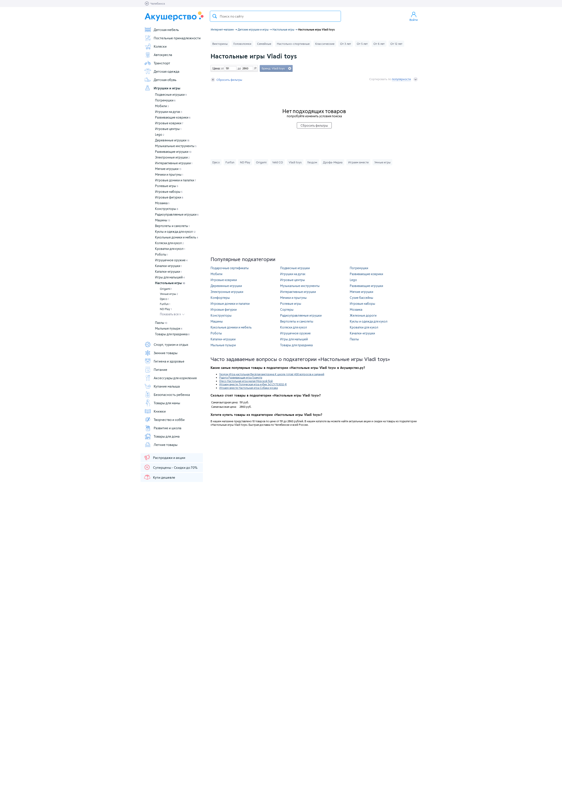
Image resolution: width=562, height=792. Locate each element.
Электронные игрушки (172, 157)
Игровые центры (168, 129)
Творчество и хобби (169, 420)
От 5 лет (362, 43)
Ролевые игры (166, 186)
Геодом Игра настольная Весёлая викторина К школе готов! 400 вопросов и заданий (271, 374)
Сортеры (287, 309)
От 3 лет (345, 43)
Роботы (161, 254)
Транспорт (162, 63)
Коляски (160, 46)
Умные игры (169, 294)
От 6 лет (379, 43)
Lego (159, 134)
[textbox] (275, 16)
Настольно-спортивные (293, 43)
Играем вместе (358, 162)
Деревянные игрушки (172, 140)
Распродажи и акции (169, 458)
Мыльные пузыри (168, 328)
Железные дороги (363, 315)
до (239, 68)
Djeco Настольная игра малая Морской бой (246, 380)
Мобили (162, 106)
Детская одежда (166, 71)
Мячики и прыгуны (169, 174)
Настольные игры (170, 283)
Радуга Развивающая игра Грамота (240, 377)
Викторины (220, 43)
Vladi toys (295, 162)
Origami (166, 288)
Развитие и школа (167, 428)
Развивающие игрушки (173, 151)
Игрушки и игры (167, 88)
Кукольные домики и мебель (176, 237)
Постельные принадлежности (177, 38)
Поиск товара (214, 16)
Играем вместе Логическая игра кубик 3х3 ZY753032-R (253, 384)
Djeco (164, 299)
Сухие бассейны (361, 297)
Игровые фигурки (169, 197)
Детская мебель (166, 30)
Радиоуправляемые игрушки (177, 214)
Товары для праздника (172, 334)
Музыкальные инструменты (175, 146)
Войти (413, 20)
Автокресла (163, 55)
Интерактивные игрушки (173, 163)
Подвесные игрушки (171, 94)
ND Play (166, 309)
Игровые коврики (169, 123)
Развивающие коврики (173, 117)
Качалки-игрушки (168, 266)
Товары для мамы (167, 403)
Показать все (170, 314)
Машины (162, 220)
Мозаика (162, 203)
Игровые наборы (168, 191)
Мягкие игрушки (168, 169)
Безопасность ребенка (172, 395)
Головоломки (242, 43)
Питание (160, 370)
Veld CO (277, 162)
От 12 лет (396, 43)
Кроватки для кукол (170, 249)
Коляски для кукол (169, 243)
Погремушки (165, 100)
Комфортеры (220, 297)
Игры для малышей (170, 277)
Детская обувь (165, 80)
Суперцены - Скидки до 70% (175, 467)
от (222, 68)
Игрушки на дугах (168, 112)
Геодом (312, 162)
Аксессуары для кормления (175, 378)
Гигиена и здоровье (169, 361)
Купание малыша (167, 386)
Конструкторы (166, 209)
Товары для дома (167, 436)
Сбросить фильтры (229, 79)
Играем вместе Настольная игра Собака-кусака (248, 387)
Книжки (160, 411)
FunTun (165, 304)
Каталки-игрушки (168, 271)
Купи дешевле (164, 477)
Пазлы (161, 323)
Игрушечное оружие (171, 260)
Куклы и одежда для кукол (175, 231)
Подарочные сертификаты (230, 268)
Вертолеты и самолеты (172, 226)
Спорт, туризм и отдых (171, 344)
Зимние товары (165, 353)
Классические (324, 43)
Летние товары (165, 445)
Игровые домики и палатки (175, 180)
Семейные (264, 43)
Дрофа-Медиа (332, 162)
